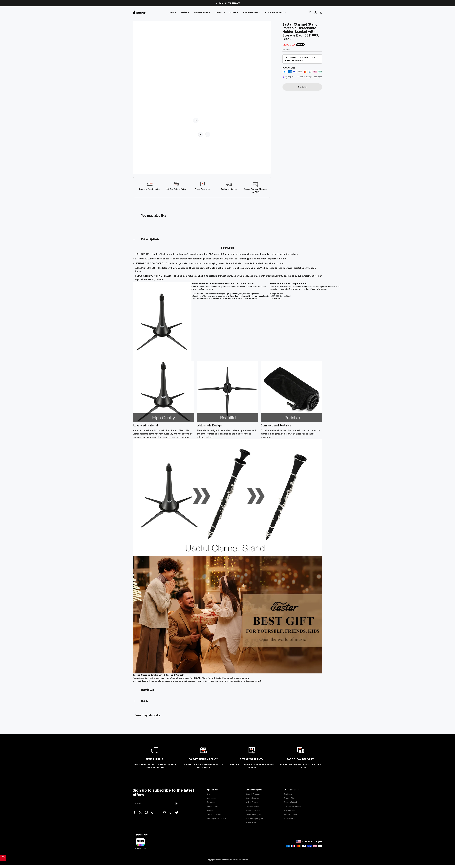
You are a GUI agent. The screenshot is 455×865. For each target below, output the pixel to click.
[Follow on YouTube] (164, 812)
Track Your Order (214, 814)
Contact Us (211, 798)
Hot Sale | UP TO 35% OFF (227, 3)
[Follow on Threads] (152, 812)
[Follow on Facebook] (134, 812)
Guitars (218, 12)
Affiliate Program (252, 802)
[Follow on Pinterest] (158, 812)
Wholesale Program (253, 814)
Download (211, 802)
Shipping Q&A (289, 798)
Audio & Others (250, 12)
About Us (210, 810)
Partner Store (251, 822)
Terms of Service (290, 814)
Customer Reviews (253, 806)
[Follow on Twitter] (140, 812)
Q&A (209, 794)
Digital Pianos (201, 12)
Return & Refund (290, 802)
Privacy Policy (289, 818)
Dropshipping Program (254, 818)
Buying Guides (212, 806)
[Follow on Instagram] (146, 812)
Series (184, 12)
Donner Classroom (253, 810)
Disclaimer (288, 794)
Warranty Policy (290, 810)
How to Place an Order (293, 806)
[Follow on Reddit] (176, 812)
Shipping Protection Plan (216, 818)
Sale (171, 12)
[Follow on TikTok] (170, 812)
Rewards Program (253, 794)
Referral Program (252, 798)
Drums (233, 12)
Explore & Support (274, 12)
